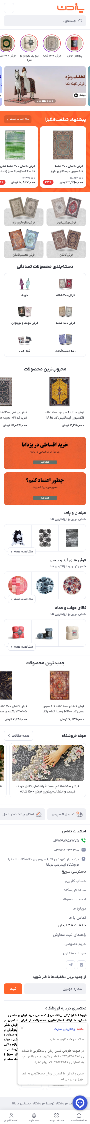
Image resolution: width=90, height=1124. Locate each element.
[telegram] (70, 964)
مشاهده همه (19, 119)
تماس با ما (77, 917)
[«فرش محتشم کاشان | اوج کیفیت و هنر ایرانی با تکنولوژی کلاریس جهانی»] (24, 244)
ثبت (13, 989)
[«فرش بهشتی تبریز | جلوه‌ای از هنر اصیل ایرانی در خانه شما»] (66, 211)
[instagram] (81, 964)
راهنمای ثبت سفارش (69, 934)
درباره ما (79, 908)
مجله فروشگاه (75, 890)
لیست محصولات (73, 899)
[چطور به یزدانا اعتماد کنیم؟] (45, 488)
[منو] (9, 8)
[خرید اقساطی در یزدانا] (45, 453)
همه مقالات (21, 735)
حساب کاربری (75, 881)
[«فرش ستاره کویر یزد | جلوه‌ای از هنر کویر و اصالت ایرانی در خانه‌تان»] (24, 211)
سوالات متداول (74, 953)
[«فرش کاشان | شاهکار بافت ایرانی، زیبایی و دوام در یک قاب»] (66, 244)
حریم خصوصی (75, 944)
